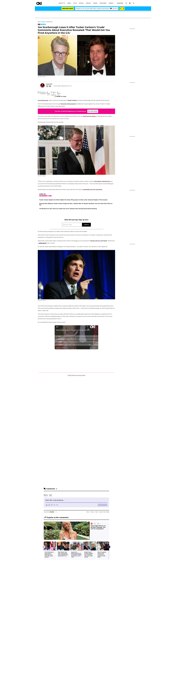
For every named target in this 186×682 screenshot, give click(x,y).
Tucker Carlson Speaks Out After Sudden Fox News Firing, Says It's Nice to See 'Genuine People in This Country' (73, 200)
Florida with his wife (96, 240)
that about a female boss (102, 181)
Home (39, 21)
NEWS (69, 3)
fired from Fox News (89, 116)
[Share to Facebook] (43, 92)
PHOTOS (88, 3)
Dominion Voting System (68, 104)
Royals (81, 3)
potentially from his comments (92, 189)
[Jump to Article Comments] (39, 92)
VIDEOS (95, 3)
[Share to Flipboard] (53, 92)
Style (75, 3)
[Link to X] (133, 3)
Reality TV (62, 3)
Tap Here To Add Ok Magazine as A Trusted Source (70, 111)
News (43, 21)
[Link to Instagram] (130, 3)
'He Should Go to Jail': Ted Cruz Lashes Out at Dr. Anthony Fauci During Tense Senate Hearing (68, 208)
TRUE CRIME (103, 3)
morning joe (49, 21)
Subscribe (120, 3)
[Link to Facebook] (126, 3)
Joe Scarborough (43, 100)
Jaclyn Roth (49, 84)
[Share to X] (48, 92)
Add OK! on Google (61, 96)
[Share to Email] (58, 92)
